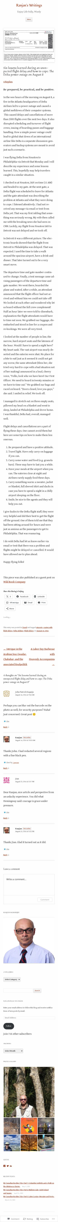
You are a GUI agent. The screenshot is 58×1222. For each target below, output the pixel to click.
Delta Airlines (18, 631)
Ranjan (18, 737)
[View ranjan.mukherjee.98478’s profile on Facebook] (4, 1166)
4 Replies (8, 81)
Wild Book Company (14, 581)
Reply (5, 727)
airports (39, 627)
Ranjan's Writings (29, 5)
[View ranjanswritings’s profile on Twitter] (8, 1166)
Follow (8, 1026)
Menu (29, 19)
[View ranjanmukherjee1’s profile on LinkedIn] (11, 1166)
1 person (16, 763)
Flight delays (29, 631)
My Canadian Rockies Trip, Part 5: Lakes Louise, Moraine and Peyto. (28, 1197)
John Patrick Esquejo (24, 692)
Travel (24, 627)
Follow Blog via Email (13, 1001)
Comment (44, 899)
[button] (29, 1092)
